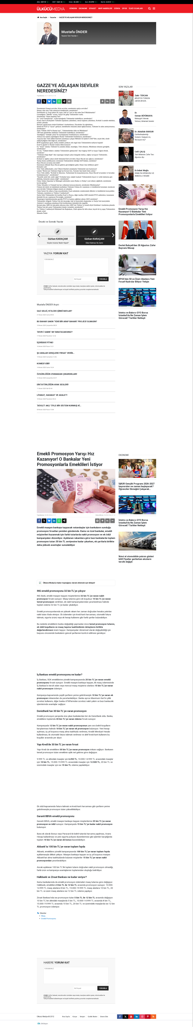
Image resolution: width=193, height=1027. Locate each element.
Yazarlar (53, 17)
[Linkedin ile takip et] (136, 1016)
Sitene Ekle (104, 1017)
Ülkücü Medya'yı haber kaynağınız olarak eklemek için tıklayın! (69, 583)
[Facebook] (39, 101)
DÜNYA (117, 8)
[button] (102, 101)
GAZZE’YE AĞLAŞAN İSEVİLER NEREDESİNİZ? (75, 17)
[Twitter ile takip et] (125, 1016)
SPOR (124, 8)
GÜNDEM (73, 8)
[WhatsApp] (59, 101)
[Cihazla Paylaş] (64, 101)
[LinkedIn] (54, 101)
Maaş (43, 916)
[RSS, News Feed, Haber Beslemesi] (153, 1016)
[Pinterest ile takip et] (148, 1016)
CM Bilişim (44, 1024)
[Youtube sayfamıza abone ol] (131, 1016)
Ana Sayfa (43, 17)
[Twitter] (44, 101)
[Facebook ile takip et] (120, 1016)
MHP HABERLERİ (105, 8)
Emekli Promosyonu (48, 919)
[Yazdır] (69, 101)
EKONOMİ (83, 8)
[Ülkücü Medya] (51, 8)
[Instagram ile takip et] (142, 1016)
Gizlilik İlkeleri (92, 1017)
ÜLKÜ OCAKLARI (136, 8)
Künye (75, 1017)
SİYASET (92, 8)
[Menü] (154, 8)
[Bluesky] (49, 101)
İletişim (82, 1017)
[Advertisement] (96, 63)
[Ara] (149, 8)
